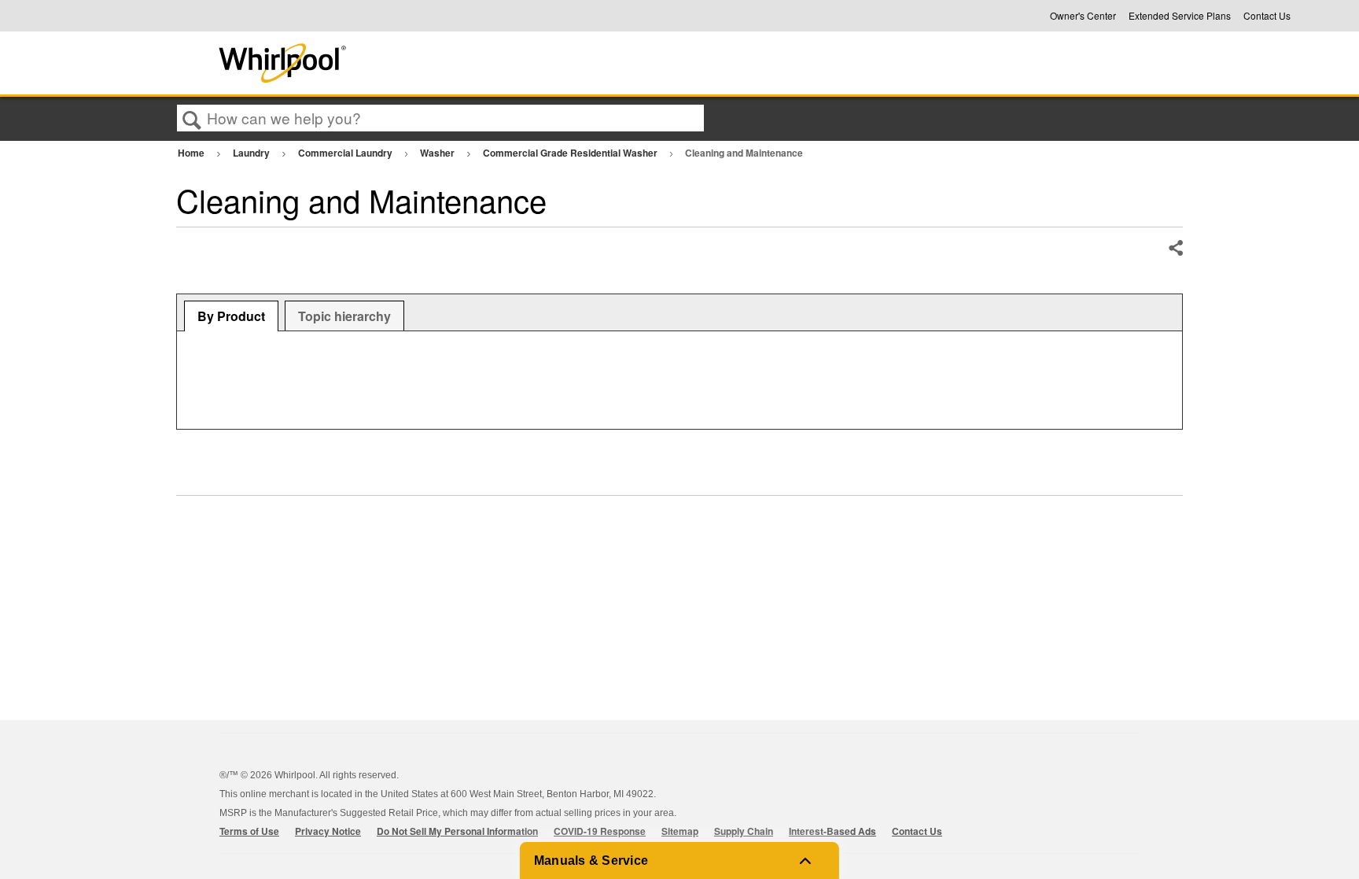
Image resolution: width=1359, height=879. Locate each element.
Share (1175, 248)
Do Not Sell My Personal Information (457, 831)
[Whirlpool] (399, 63)
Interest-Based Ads (832, 831)
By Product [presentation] (231, 316)
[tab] (231, 316)
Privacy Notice (328, 831)
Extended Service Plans (1180, 15)
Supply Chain (743, 831)
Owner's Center (1083, 15)
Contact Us (1267, 15)
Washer (438, 153)
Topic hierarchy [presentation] (344, 316)
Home (192, 153)
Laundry (252, 153)
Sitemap (679, 831)
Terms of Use (249, 831)
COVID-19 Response (600, 831)
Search (192, 118)
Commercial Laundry (346, 153)
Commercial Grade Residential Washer (571, 153)
